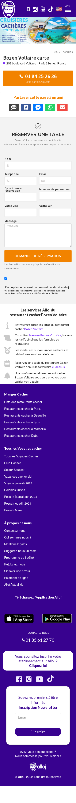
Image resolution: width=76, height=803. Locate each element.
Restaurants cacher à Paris (22, 408)
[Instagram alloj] (28, 681)
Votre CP (45, 206)
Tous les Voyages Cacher (21, 456)
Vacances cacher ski (17, 476)
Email (42, 174)
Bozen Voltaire (33, 329)
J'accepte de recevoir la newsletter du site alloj (36, 287)
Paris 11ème (47, 63)
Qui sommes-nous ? (17, 537)
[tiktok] (51, 10)
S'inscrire (38, 732)
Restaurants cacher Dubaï (21, 435)
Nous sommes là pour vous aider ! (38, 756)
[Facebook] (19, 681)
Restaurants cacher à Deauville (25, 415)
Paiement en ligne (16, 578)
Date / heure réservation (13, 189)
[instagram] (35, 10)
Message (10, 221)
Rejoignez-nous (14, 564)
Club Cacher (12, 463)
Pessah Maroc (13, 510)
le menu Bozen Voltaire (45, 335)
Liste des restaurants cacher (23, 402)
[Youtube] (39, 681)
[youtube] (43, 10)
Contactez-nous (14, 530)
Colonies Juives (14, 490)
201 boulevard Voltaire (21, 63)
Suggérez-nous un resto (20, 551)
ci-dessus (58, 367)
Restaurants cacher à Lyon (22, 422)
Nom (7, 159)
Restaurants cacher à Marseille (25, 429)
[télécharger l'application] (28, 10)
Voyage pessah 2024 (18, 483)
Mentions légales (15, 544)
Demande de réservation (38, 256)
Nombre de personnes (54, 189)
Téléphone (11, 174)
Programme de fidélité (19, 557)
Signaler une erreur (17, 571)
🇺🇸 (59, 9)
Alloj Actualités (13, 584)
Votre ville (11, 206)
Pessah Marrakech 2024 (20, 496)
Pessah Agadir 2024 (17, 503)
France (61, 63)
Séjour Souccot (14, 470)
